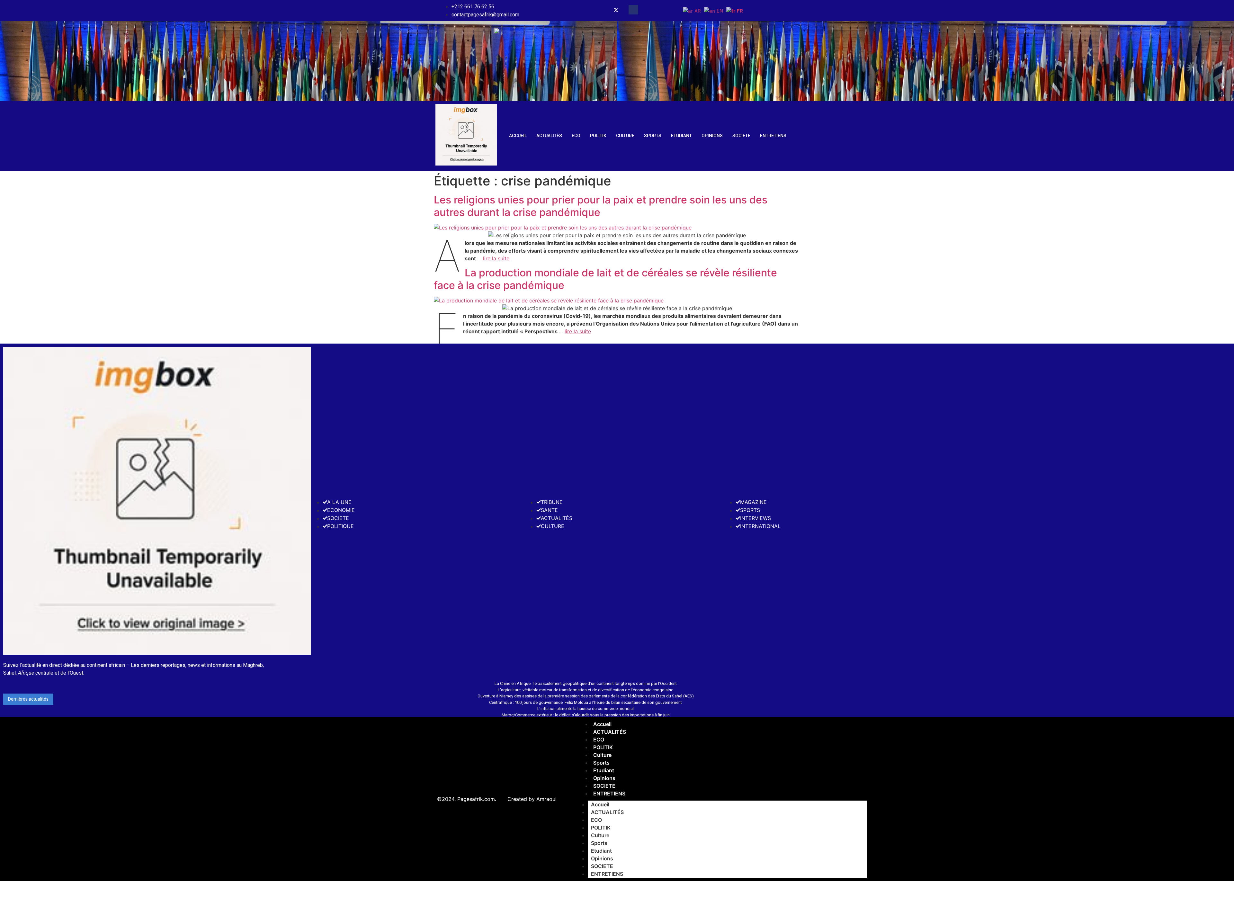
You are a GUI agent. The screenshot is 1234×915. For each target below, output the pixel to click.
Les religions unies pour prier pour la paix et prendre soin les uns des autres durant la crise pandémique (600, 205)
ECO (576, 135)
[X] (616, 10)
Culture (625, 135)
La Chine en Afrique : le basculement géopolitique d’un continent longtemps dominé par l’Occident (586, 683)
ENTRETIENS (773, 135)
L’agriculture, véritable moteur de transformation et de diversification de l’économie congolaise (585, 689)
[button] (633, 9)
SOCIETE (741, 135)
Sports (652, 135)
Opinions (712, 135)
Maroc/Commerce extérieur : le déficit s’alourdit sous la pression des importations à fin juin (586, 715)
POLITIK (598, 135)
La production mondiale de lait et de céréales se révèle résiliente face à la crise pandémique (605, 278)
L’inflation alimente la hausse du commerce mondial (585, 708)
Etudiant (681, 135)
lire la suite (496, 258)
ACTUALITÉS (549, 135)
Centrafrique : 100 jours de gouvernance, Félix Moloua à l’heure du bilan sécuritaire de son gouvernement (585, 702)
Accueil (518, 135)
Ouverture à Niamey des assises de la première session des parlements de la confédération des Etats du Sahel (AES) (586, 696)
